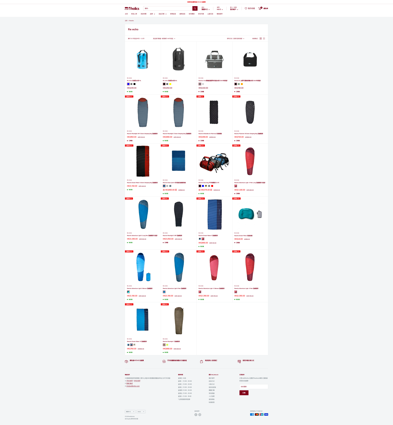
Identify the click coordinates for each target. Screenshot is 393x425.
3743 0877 (130, 381)
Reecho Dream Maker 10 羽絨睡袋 (137, 341)
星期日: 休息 (182, 378)
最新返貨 (182, 14)
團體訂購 (212, 390)
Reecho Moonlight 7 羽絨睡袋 (171, 341)
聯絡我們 (219, 14)
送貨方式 (212, 381)
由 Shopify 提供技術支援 (131, 418)
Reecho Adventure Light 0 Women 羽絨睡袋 (139, 288)
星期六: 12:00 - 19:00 (184, 396)
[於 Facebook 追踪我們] (195, 414)
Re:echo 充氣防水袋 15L (134, 80)
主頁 (126, 14)
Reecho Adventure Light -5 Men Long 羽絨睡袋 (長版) (249, 182)
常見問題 (212, 393)
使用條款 (212, 399)
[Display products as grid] (261, 38)
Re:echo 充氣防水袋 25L (170, 80)
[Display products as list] (264, 38)
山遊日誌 (210, 14)
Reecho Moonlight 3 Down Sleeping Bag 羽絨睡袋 (177, 133)
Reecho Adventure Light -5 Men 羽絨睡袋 (246, 288)
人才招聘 (212, 396)
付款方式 (212, 384)
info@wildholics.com (133, 386)
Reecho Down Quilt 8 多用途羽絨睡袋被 (174, 182)
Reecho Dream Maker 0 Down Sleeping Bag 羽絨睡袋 (142, 182)
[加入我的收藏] (157, 45)
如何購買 (192, 14)
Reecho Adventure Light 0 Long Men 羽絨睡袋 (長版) (142, 235)
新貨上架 (134, 14)
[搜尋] (195, 8)
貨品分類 (161, 14)
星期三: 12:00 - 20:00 (185, 387)
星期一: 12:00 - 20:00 (185, 381)
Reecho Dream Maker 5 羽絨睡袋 (208, 235)
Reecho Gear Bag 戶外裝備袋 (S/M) (209, 182)
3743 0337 (137, 381)
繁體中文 (128, 411)
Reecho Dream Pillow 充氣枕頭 (243, 235)
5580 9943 (129, 383)
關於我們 (212, 378)
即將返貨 (173, 14)
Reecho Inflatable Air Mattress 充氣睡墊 (210, 133)
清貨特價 (143, 14)
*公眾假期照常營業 (184, 399)
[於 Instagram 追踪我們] (199, 414)
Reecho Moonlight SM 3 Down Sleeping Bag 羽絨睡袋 (142, 133)
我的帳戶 (233, 9)
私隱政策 (212, 402)
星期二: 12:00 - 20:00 (185, 384)
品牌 (151, 14)
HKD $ (139, 411)
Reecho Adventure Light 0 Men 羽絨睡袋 (174, 288)
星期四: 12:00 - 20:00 (185, 390)
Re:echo (129, 78)
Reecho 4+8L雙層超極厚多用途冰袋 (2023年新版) (213, 80)
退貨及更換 (212, 387)
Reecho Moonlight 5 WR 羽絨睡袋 (172, 235)
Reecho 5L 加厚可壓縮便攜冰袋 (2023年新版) (247, 80)
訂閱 (244, 393)
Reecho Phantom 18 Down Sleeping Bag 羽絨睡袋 (248, 133)
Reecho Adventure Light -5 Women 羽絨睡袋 (211, 288)
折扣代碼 (201, 14)
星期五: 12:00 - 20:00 (185, 393)
